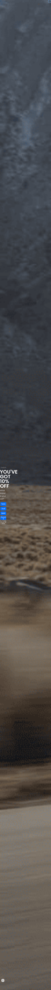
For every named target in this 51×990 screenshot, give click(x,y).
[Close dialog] (49, 1)
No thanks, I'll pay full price (3, 522)
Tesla (3, 504)
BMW (3, 513)
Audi (3, 509)
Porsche (3, 518)
